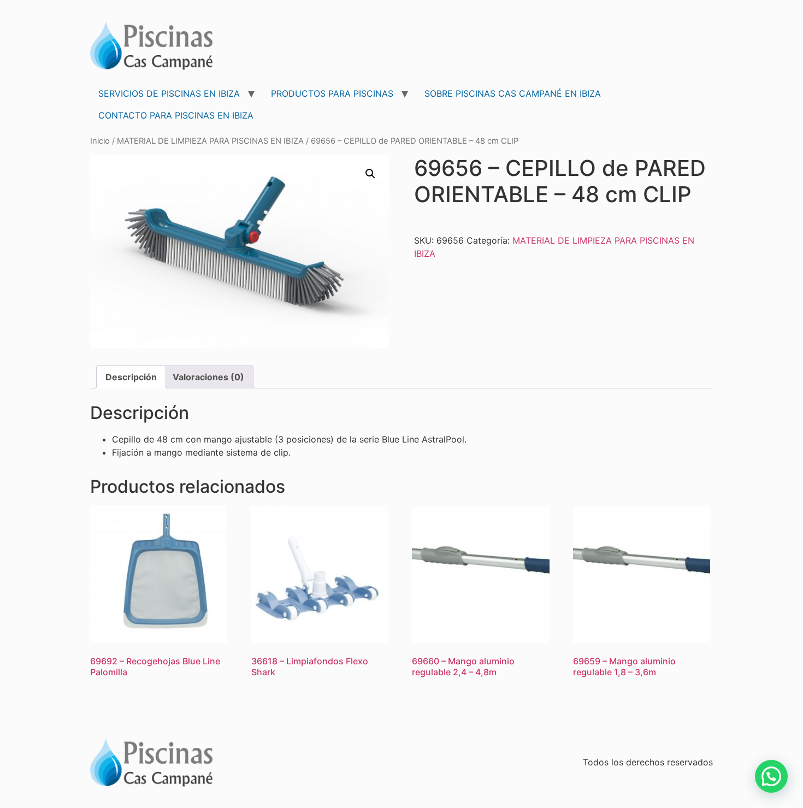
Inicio (100, 141)
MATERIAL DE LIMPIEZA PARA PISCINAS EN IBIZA (210, 141)
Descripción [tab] (131, 376)
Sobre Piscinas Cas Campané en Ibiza (512, 93)
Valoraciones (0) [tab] (208, 376)
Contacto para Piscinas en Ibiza (175, 115)
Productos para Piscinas (332, 93)
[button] (370, 174)
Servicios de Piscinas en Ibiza (169, 93)
